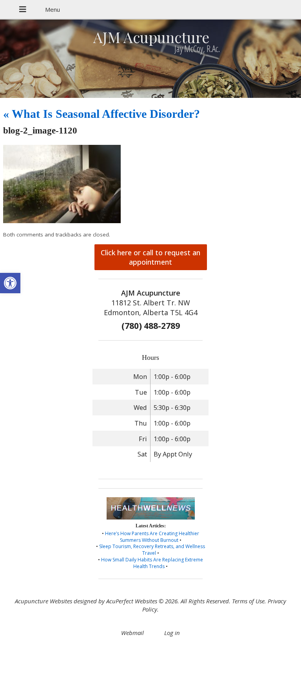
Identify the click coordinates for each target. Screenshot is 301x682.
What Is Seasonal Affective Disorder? (101, 113)
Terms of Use (248, 601)
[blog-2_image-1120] (62, 221)
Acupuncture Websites (43, 601)
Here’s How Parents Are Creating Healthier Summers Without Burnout (152, 536)
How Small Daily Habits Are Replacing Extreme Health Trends (152, 563)
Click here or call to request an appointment (150, 257)
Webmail (132, 633)
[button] (10, 283)
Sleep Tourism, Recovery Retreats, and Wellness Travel (152, 549)
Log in (172, 633)
